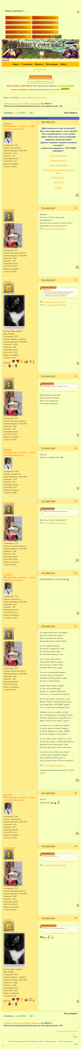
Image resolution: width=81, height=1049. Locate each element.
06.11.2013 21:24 (48, 122)
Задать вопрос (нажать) (40, 77)
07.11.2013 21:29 (48, 208)
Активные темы (40, 69)
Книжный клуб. (58, 177)
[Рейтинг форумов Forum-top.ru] (65, 89)
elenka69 (8, 123)
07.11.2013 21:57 (48, 793)
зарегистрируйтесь (39, 97)
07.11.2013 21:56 (48, 626)
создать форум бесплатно (67, 1031)
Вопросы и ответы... (58, 160)
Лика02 (7, 281)
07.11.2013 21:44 (48, 448)
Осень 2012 (58, 182)
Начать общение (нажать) (40, 81)
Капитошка (9, 209)
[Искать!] (78, 12)
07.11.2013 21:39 (48, 376)
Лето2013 (58, 188)
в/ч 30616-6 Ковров (30, 103)
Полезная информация (58, 165)
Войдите (24, 97)
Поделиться (41, 123)
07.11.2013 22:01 (48, 918)
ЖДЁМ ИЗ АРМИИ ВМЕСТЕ (43, 37)
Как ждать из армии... (59, 156)
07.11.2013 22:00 (48, 846)
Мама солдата (12, 103)
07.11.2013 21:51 (48, 573)
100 (31, 112)
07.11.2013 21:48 (48, 501)
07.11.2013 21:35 (48, 280)
